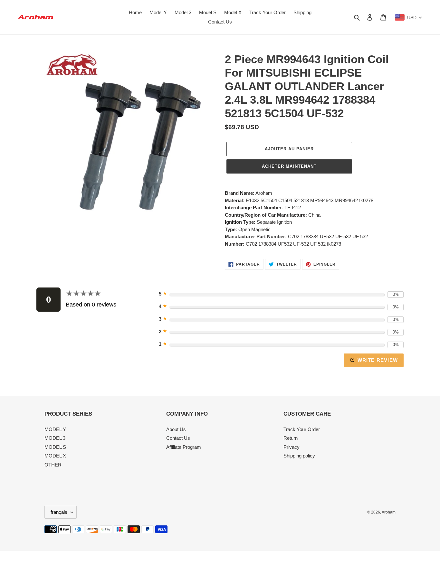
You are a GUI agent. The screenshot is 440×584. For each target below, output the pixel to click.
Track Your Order (301, 429)
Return (290, 438)
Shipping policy (299, 455)
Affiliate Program (183, 447)
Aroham (389, 512)
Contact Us (178, 438)
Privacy (291, 447)
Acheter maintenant (289, 166)
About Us (176, 429)
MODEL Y (55, 429)
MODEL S (55, 447)
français (59, 512)
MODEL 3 (54, 438)
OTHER (53, 464)
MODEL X (55, 455)
